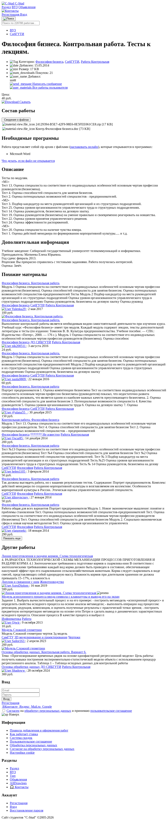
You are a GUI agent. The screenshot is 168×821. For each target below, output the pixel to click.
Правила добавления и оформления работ (39, 730)
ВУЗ (15, 7)
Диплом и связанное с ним (20, 582)
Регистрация (11, 14)
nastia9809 (19, 379)
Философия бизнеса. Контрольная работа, (31, 283)
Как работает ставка (24, 734)
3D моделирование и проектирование (40, 637)
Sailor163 (18, 641)
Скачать (25, 102)
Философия (25, 467)
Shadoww (18, 670)
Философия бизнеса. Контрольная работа (30, 386)
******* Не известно (45, 434)
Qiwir (15, 622)
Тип (13, 775)
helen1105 (18, 471)
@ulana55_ (19, 412)
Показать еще (11, 538)
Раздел (6, 7)
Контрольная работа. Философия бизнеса (30, 419)
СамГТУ (8, 637)
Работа (26, 619)
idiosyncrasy (20, 497)
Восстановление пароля (26, 810)
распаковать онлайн (84, 147)
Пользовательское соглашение (31, 741)
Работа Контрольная (95, 61)
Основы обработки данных (21, 667)
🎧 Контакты (19, 787)
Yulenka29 (18, 309)
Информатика (11, 619)
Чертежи (74, 637)
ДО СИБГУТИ (40, 342)
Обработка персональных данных (33, 745)
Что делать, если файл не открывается (28, 161)
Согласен (13, 710)
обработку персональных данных (47, 710)
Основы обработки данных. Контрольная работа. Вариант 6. (44, 652)
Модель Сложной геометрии (22, 630)
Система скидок (21, 738)
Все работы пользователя (50, 87)
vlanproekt (18, 530)
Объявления (26, 7)
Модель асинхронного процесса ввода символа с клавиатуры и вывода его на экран (60, 596)
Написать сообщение (47, 84)
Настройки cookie (22, 752)
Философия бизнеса (49, 61)
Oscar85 (17, 438)
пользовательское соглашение (111, 710)
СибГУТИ (17, 34)
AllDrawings (18, 783)
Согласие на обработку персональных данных (42, 749)
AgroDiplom (20, 585)
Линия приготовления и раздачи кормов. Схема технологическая (47, 556)
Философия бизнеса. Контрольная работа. (31, 320)
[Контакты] (10, 11)
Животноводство (52, 582)
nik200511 (18, 346)
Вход (23, 14)
